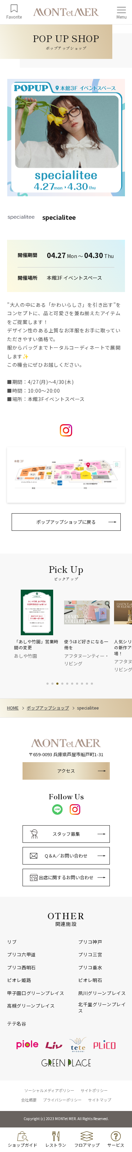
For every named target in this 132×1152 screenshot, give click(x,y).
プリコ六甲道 (21, 954)
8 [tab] (82, 684)
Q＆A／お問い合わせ (66, 855)
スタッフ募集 (66, 834)
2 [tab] (52, 684)
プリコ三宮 (90, 954)
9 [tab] (87, 684)
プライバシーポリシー (62, 1100)
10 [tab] (92, 684)
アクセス (66, 770)
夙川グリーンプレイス (102, 993)
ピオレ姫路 (19, 980)
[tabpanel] (39, 625)
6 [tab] (72, 684)
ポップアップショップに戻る (66, 522)
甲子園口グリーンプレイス (35, 993)
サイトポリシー (94, 1090)
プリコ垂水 (90, 967)
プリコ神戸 (90, 942)
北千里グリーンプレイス (102, 1007)
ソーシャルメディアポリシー (49, 1090)
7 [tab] (77, 684)
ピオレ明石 (90, 980)
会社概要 (29, 1100)
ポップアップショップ (48, 708)
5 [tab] (67, 684)
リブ (12, 942)
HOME (13, 708)
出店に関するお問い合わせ (66, 877)
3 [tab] (57, 684)
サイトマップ (99, 1100)
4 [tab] (62, 684)
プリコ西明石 (21, 967)
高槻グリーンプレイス (31, 1006)
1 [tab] (47, 684)
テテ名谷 (16, 1024)
